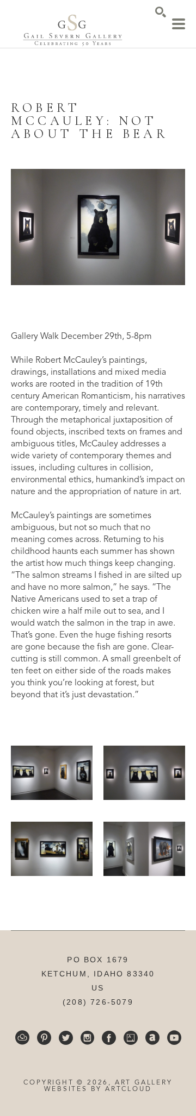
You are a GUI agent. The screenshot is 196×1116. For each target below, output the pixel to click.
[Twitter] (66, 1038)
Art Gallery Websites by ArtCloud (108, 1086)
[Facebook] (109, 1038)
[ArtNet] (152, 1038)
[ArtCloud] (22, 1038)
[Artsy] (131, 1038)
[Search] (160, 12)
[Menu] (178, 23)
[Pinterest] (44, 1038)
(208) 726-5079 (98, 1002)
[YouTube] (174, 1038)
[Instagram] (87, 1038)
